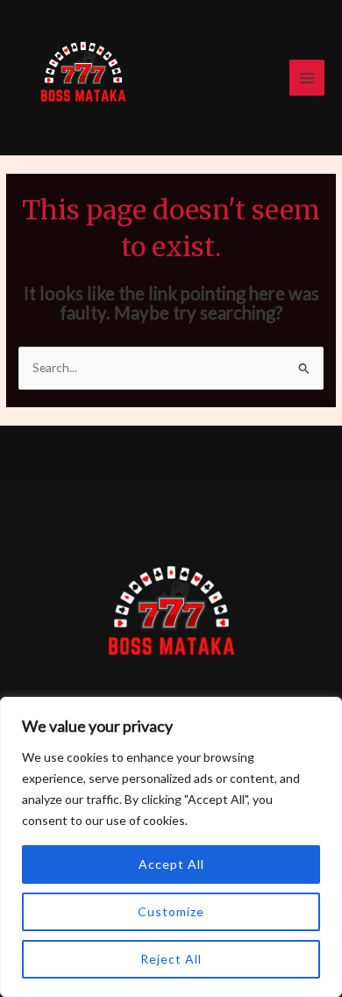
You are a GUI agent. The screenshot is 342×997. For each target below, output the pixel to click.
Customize (171, 911)
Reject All (171, 958)
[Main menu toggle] (307, 78)
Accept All (171, 864)
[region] (171, 847)
